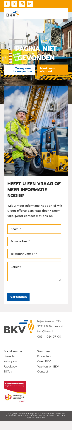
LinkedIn (9, 356)
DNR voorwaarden (46, 415)
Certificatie (60, 413)
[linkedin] (30, 4)
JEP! (43, 417)
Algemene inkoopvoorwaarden (21, 415)
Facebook (10, 366)
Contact (42, 371)
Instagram (10, 361)
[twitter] (14, 4)
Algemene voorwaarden (41, 413)
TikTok (8, 371)
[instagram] (22, 4)
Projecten (44, 356)
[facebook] (7, 4)
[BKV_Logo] (12, 12)
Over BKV (44, 361)
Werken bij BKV (48, 366)
